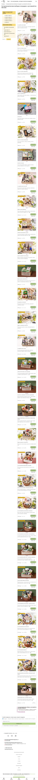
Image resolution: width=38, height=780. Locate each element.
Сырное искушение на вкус (23, 232)
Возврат (19, 756)
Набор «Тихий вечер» (22, 93)
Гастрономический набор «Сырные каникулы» (26, 557)
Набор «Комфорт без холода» (23, 255)
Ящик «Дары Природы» (22, 209)
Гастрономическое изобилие (23, 626)
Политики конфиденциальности (23, 725)
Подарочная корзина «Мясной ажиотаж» (25, 487)
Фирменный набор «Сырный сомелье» (25, 697)
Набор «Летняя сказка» (22, 48)
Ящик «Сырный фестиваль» (23, 325)
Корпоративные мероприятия (19, 752)
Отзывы (19, 761)
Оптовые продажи (19, 765)
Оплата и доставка (19, 754)
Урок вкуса (20, 116)
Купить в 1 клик (33, 31)
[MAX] (15, 736)
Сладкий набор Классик (22, 186)
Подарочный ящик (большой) (23, 580)
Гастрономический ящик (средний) (24, 465)
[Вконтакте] (11, 736)
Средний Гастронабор (22, 302)
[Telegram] (8, 736)
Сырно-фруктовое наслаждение (24, 371)
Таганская (11, 740)
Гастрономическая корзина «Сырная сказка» (26, 603)
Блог (19, 767)
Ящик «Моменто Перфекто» (23, 442)
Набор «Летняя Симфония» (23, 71)
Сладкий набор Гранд (22, 348)
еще (32, 74)
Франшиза (19, 763)
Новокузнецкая (15, 743)
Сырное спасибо (21, 163)
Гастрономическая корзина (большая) (25, 510)
